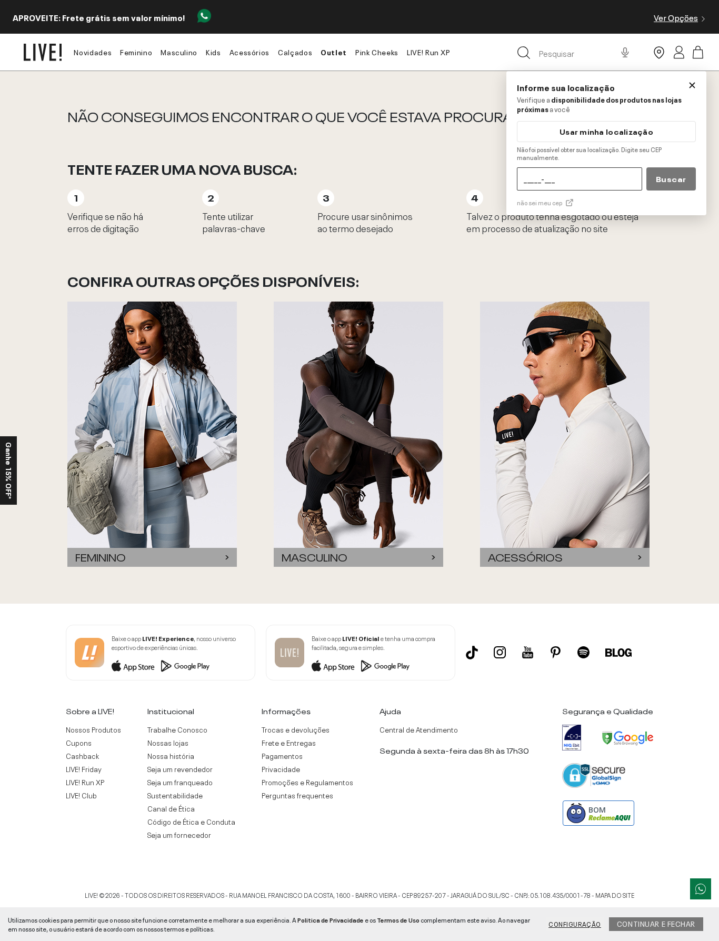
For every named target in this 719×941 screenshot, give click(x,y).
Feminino (136, 51)
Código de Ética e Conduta (191, 821)
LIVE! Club (81, 795)
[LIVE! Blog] (618, 652)
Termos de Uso (398, 919)
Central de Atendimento (419, 729)
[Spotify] (583, 652)
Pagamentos (282, 755)
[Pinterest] (555, 652)
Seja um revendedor (180, 769)
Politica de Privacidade (330, 919)
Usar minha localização (606, 131)
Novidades (93, 51)
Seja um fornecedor (179, 834)
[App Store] (133, 666)
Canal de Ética (171, 808)
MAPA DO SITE (614, 894)
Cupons (79, 742)
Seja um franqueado (180, 782)
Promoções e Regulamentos (307, 782)
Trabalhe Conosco (177, 729)
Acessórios (249, 51)
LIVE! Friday (84, 769)
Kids (213, 51)
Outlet (334, 51)
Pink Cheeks (376, 51)
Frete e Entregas (289, 742)
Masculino (179, 51)
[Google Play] (185, 666)
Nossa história (170, 755)
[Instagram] (499, 652)
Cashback (82, 755)
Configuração (574, 923)
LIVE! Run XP (429, 51)
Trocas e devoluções (295, 729)
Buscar (671, 178)
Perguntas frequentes (297, 795)
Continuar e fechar (656, 923)
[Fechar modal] (692, 85)
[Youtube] (527, 652)
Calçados (295, 51)
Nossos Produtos (93, 729)
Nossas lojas (167, 742)
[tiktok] (472, 652)
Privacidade (281, 769)
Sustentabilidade (175, 795)
